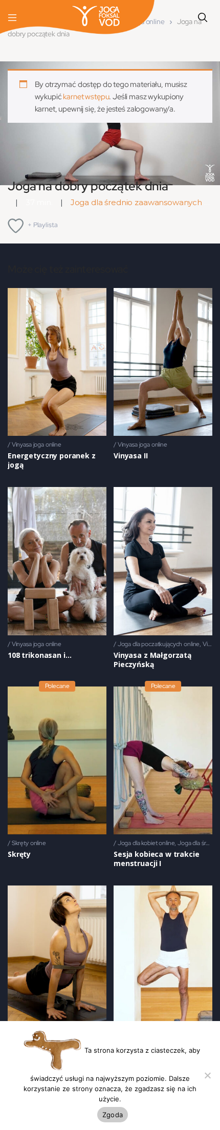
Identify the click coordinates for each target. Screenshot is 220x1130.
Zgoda (112, 1115)
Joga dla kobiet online (146, 843)
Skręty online (29, 843)
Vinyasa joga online (36, 444)
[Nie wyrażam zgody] (207, 1075)
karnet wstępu (86, 97)
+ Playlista (42, 224)
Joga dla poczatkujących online (159, 644)
